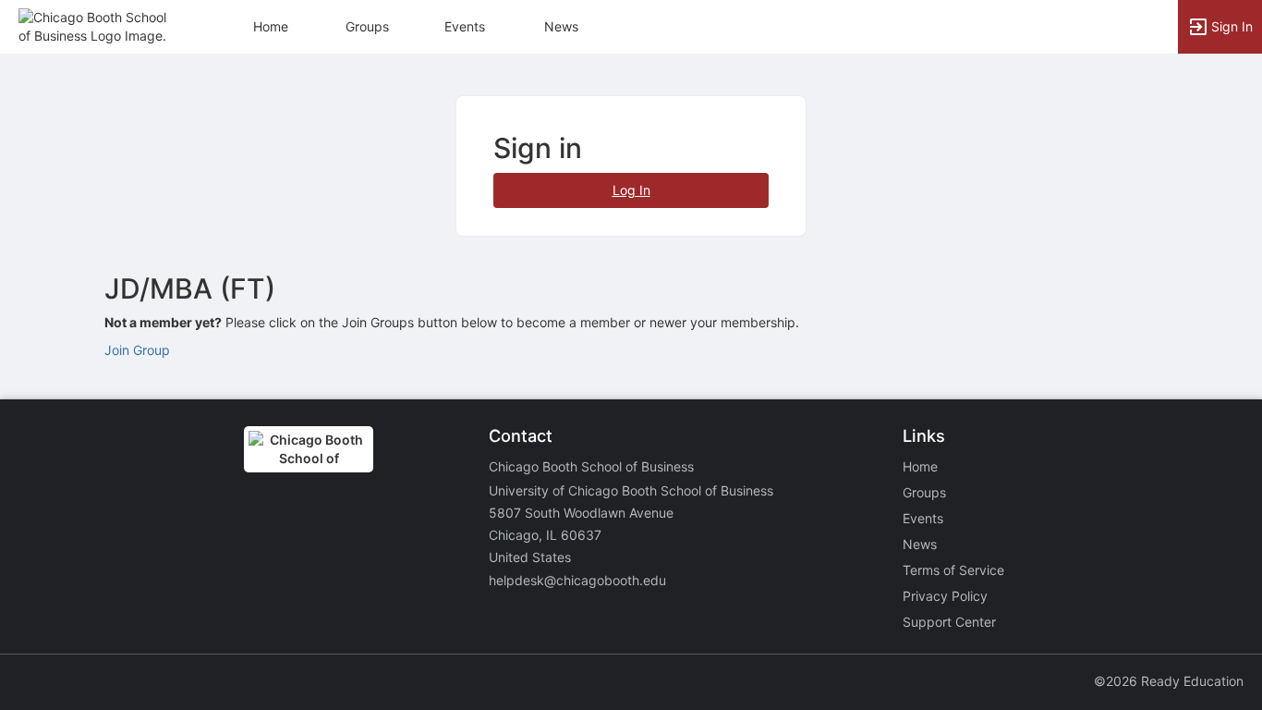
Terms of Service (953, 570)
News (561, 26)
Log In (631, 190)
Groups (367, 26)
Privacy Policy (945, 596)
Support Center (949, 622)
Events (464, 26)
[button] (94, 25)
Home (920, 466)
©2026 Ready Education (1169, 681)
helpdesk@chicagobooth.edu (577, 580)
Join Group (137, 350)
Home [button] (270, 26)
